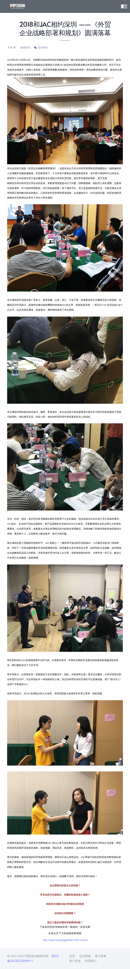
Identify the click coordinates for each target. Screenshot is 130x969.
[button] (125, 6)
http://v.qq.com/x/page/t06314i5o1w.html (65, 940)
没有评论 (43, 47)
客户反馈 (75, 960)
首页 (72, 956)
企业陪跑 (85, 956)
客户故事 (100, 956)
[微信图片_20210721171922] (17, 6)
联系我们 (90, 960)
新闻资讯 (25, 47)
